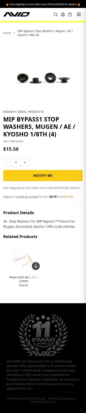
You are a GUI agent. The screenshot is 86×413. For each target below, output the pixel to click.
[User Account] (62, 14)
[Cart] (70, 14)
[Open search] (55, 14)
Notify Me (42, 175)
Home (7, 33)
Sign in (7, 196)
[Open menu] (79, 14)
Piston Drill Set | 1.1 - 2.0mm (23, 279)
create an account (27, 196)
